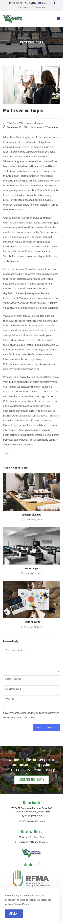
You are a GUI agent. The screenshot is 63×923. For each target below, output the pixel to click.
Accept (14, 913)
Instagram (40, 7)
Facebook (23, 7)
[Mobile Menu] (58, 19)
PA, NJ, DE (17, 3)
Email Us (46, 3)
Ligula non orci (32, 622)
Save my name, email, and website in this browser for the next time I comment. (31, 715)
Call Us (32, 3)
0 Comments (51, 127)
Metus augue (31, 568)
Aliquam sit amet (31, 515)
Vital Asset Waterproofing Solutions (26, 122)
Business (36, 127)
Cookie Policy (21, 903)
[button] (31, 779)
